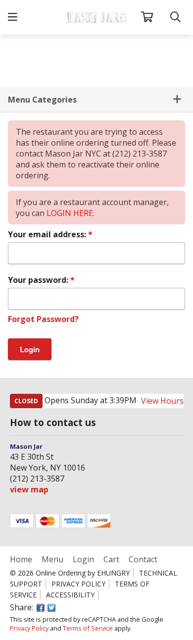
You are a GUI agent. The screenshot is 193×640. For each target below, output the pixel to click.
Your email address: (48, 234)
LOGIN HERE (70, 213)
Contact (143, 559)
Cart (111, 559)
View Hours (162, 400)
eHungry (113, 573)
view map (29, 489)
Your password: (39, 279)
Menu (52, 559)
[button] (12, 17)
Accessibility (70, 594)
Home (22, 559)
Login (83, 559)
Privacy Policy (78, 583)
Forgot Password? (43, 319)
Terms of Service (88, 628)
